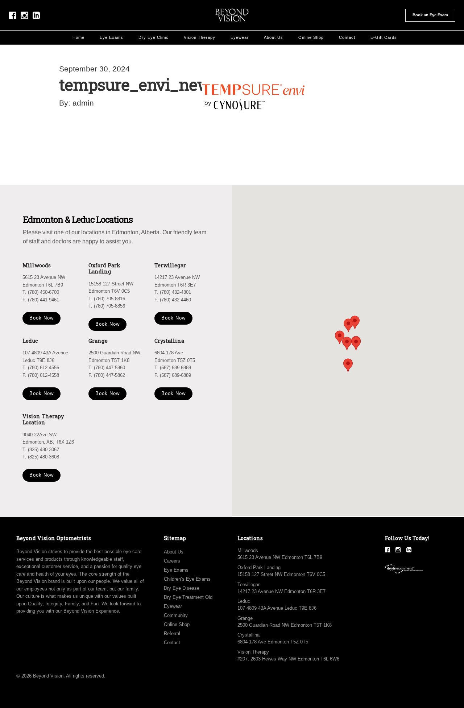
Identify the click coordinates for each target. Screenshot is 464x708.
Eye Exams (111, 37)
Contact (347, 37)
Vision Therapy (199, 37)
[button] (356, 343)
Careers (172, 561)
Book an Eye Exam (430, 15)
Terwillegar (248, 584)
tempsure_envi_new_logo (155, 84)
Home (78, 37)
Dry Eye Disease (181, 588)
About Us (273, 37)
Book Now (41, 318)
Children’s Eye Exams (187, 579)
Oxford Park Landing (259, 567)
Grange (245, 618)
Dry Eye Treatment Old (188, 597)
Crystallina (248, 635)
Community (176, 615)
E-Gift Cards (383, 37)
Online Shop (311, 37)
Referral (172, 633)
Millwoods (247, 550)
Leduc (243, 601)
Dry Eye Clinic (153, 37)
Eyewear (240, 37)
